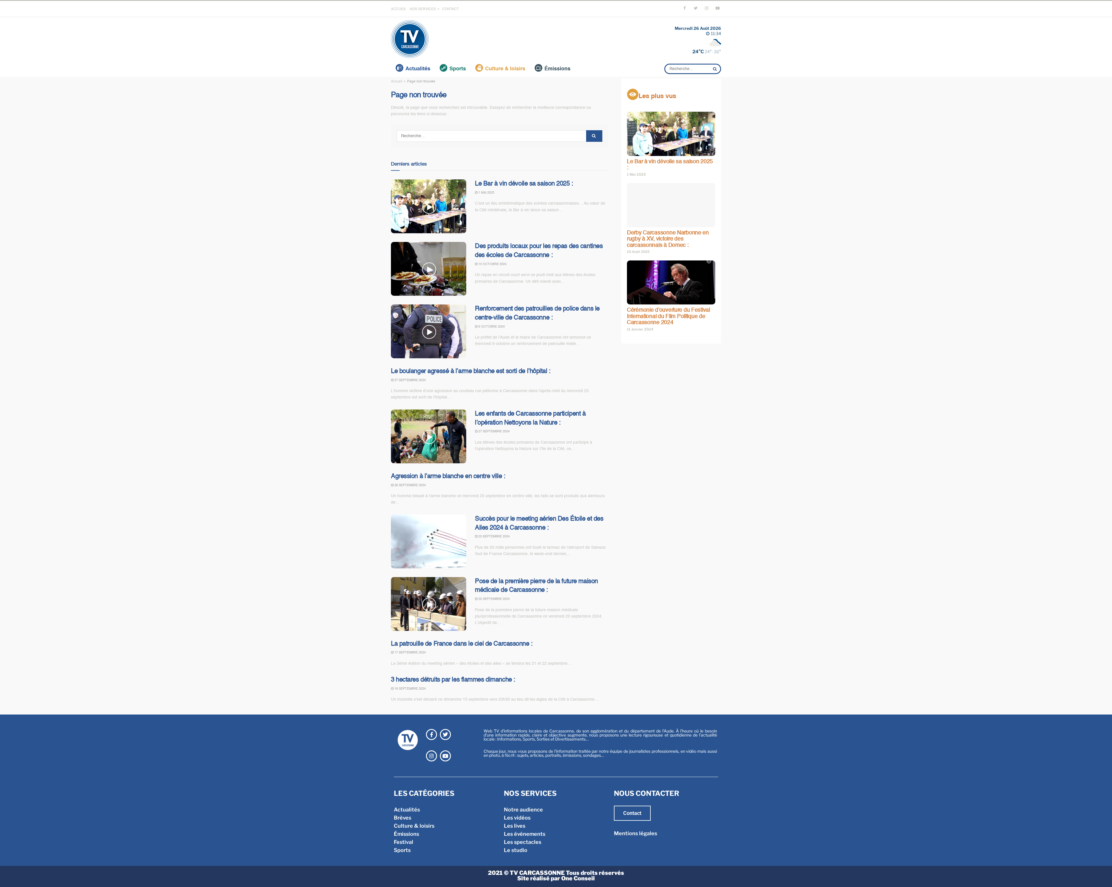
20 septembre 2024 (494, 599)
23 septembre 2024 (494, 536)
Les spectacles (522, 842)
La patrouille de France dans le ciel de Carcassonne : (462, 644)
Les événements (524, 834)
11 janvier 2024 (640, 329)
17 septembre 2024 (410, 652)
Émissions (557, 68)
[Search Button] (715, 69)
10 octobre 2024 (492, 264)
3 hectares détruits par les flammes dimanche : (453, 680)
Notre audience (523, 810)
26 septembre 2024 (410, 485)
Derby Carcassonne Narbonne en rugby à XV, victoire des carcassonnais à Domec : (668, 239)
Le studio (515, 850)
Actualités (417, 68)
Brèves (402, 818)
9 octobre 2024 (491, 326)
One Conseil (578, 878)
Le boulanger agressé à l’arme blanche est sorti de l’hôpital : (470, 371)
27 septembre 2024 (410, 380)
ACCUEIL (398, 9)
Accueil (397, 81)
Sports (457, 68)
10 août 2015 (638, 251)
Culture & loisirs (505, 68)
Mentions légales (635, 833)
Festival (403, 842)
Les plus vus (657, 96)
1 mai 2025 (486, 192)
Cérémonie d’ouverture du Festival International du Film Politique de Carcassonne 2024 (668, 316)
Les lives (514, 826)
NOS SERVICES (423, 9)
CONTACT (450, 9)
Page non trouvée (421, 81)
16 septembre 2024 (410, 688)
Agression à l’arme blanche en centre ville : (448, 476)
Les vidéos (517, 818)
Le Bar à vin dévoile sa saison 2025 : (524, 184)
